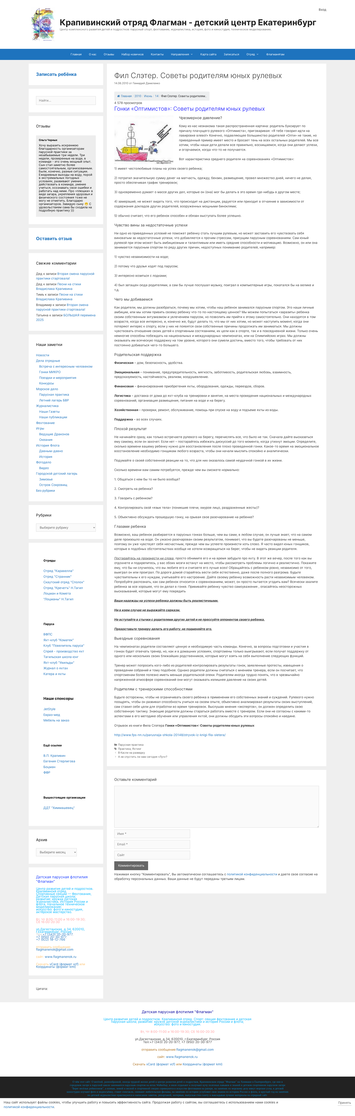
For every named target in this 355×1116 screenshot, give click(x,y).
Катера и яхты (54, 674)
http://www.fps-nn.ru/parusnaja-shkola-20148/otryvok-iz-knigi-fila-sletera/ (170, 735)
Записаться (231, 54)
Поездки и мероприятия (57, 378)
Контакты (157, 54)
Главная (76, 54)
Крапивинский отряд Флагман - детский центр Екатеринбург (188, 22)
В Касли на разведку (131, 752)
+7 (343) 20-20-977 (57, 934)
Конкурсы (46, 383)
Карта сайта (208, 54)
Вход (322, 9)
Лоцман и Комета (57, 593)
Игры (40, 428)
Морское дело (47, 389)
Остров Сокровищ (53, 485)
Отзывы (109, 54)
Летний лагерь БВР (54, 400)
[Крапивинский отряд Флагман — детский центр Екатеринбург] (43, 24)
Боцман (49, 767)
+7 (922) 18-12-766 (50, 939)
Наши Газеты (49, 411)
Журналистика (47, 406)
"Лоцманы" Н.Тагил (58, 599)
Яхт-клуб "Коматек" (58, 640)
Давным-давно (51, 451)
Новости (42, 355)
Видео (44, 468)
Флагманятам (275, 54)
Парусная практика (130, 744)
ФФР (46, 772)
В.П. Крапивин (54, 756)
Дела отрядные (48, 361)
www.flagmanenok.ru (60, 957)
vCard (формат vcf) (64, 964)
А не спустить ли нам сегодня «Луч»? (142, 756)
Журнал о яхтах (55, 668)
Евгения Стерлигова (59, 761)
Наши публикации (53, 417)
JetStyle (49, 709)
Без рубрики (45, 490)
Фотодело (43, 462)
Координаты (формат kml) (56, 967)
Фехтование (45, 423)
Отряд (250, 54)
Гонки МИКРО (50, 372)
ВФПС (47, 634)
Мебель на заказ (56, 720)
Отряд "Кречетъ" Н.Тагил (63, 588)
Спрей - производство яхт (63, 651)
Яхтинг (136, 748)
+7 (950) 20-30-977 (51, 937)
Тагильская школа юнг (61, 657)
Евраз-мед (51, 715)
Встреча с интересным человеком (65, 366)
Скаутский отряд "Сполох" (63, 582)
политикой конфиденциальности (252, 874)
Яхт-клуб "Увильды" (58, 662)
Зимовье (46, 479)
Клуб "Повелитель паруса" (63, 645)
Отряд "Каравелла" (58, 571)
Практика (124, 748)
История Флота (48, 445)
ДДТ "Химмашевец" (59, 808)
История (45, 457)
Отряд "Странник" (57, 576)
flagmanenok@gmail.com (54, 949)
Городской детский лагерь (56, 473)
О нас (92, 54)
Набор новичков (132, 54)
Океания (46, 440)
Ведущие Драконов (54, 434)
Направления (180, 54)
